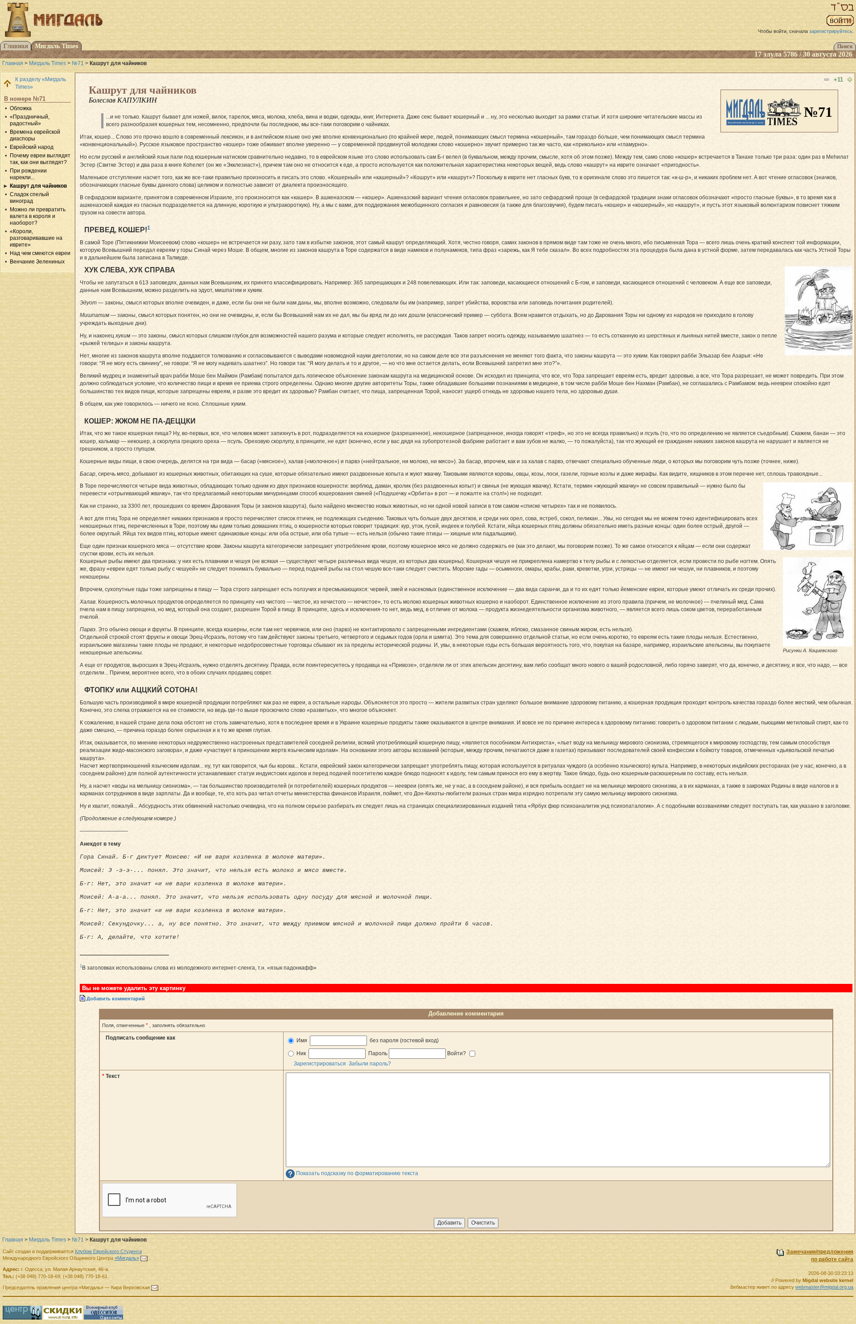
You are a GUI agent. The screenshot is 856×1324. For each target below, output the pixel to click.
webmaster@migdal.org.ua (824, 1287)
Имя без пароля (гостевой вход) (367, 1040)
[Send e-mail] (144, 1258)
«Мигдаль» (127, 1258)
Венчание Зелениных (37, 262)
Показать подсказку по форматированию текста (357, 1173)
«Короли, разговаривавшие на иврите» (36, 238)
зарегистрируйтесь (830, 31)
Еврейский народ (32, 147)
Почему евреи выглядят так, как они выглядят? (40, 158)
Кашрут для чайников (38, 186)
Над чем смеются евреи (40, 253)
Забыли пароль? (370, 1064)
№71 (78, 63)
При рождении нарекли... (28, 174)
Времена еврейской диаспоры (35, 135)
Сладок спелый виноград (29, 197)
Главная (12, 63)
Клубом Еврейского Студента (108, 1251)
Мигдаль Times (47, 63)
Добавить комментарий (115, 998)
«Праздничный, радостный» (29, 120)
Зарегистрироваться (320, 1064)
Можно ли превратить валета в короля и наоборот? (38, 216)
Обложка (21, 108)
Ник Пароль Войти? (381, 1053)
